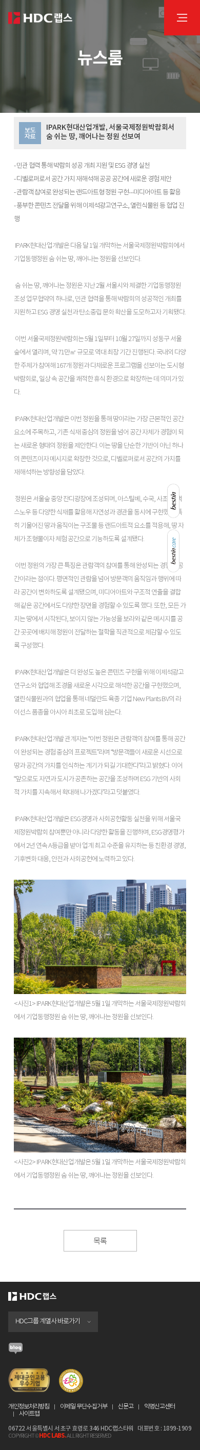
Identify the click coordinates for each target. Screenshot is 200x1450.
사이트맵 (29, 1414)
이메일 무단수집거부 (83, 1406)
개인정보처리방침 (28, 1406)
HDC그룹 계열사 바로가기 (47, 1321)
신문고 (125, 1406)
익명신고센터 (159, 1406)
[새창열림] (15, 1351)
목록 (100, 1241)
